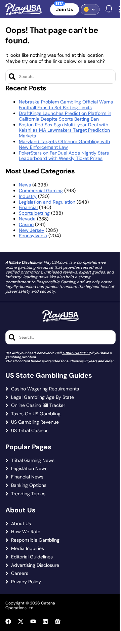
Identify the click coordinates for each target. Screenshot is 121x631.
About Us (21, 524)
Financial (28, 207)
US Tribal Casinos (29, 430)
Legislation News (29, 468)
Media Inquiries (27, 548)
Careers (19, 573)
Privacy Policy (26, 582)
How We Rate (25, 532)
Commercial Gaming (41, 190)
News (25, 185)
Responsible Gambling (35, 540)
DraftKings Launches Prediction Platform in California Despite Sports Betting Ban (65, 116)
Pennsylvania (33, 236)
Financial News (27, 477)
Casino (26, 224)
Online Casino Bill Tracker (38, 405)
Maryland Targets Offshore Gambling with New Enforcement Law (64, 144)
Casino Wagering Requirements (45, 389)
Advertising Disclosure (35, 565)
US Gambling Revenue (35, 422)
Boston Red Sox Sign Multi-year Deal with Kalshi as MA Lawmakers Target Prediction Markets (64, 130)
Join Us (64, 9)
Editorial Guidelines (32, 557)
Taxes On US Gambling (36, 414)
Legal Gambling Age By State (42, 397)
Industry (28, 196)
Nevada (27, 219)
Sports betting (34, 213)
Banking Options (28, 485)
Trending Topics (28, 494)
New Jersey (31, 230)
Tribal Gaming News (32, 460)
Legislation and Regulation (47, 202)
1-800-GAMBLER (76, 353)
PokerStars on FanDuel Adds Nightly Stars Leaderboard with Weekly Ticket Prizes (64, 156)
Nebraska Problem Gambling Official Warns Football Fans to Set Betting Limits (66, 105)
